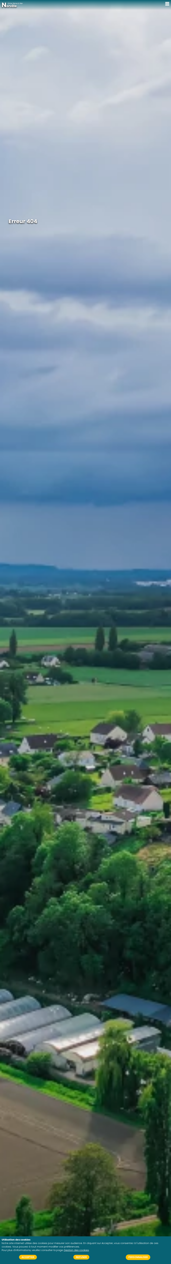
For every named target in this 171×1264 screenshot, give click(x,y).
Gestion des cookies (76, 1250)
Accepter (28, 1257)
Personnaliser (138, 1257)
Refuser (81, 1257)
